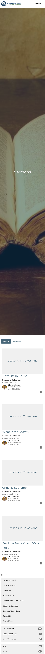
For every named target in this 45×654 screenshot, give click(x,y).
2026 (22, 646)
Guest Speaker (22, 639)
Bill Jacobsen (22, 629)
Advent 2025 (8, 596)
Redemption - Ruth (11, 611)
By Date (6, 341)
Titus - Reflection (10, 606)
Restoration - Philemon (13, 601)
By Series (17, 341)
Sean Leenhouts (22, 634)
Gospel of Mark (9, 580)
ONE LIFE (7, 591)
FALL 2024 (7, 616)
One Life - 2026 (9, 586)
